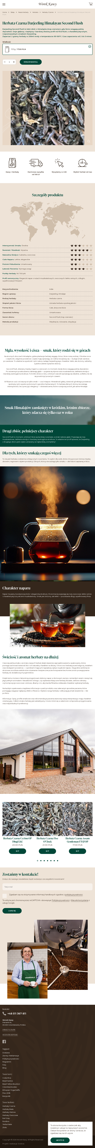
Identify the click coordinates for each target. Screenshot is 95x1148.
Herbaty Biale (7, 1109)
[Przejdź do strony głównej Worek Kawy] (48, 4)
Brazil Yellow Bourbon (11, 1084)
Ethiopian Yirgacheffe (11, 1090)
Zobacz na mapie (8, 1030)
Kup (17, 851)
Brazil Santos (7, 1081)
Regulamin (6, 1062)
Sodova (21, 1144)
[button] (91, 817)
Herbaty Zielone (9, 1112)
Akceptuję (60, 1140)
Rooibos (5, 1121)
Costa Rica (6, 1078)
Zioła (4, 1127)
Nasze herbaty (23, 12)
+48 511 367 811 (16, 1013)
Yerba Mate (7, 1124)
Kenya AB (6, 1096)
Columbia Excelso (9, 1087)
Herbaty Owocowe (10, 1115)
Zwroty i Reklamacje (10, 1056)
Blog (4, 1068)
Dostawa (6, 1053)
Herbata (35, 12)
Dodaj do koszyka (31, 62)
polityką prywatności (74, 895)
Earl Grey (6, 1118)
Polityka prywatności (61, 900)
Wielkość (6, 42)
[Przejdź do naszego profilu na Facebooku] (4, 1042)
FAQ (4, 1065)
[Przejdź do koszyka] (91, 5)
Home (4, 12)
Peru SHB (6, 1093)
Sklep (12, 12)
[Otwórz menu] (3, 4)
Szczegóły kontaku (10, 1035)
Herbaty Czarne (47, 12)
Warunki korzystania (79, 900)
